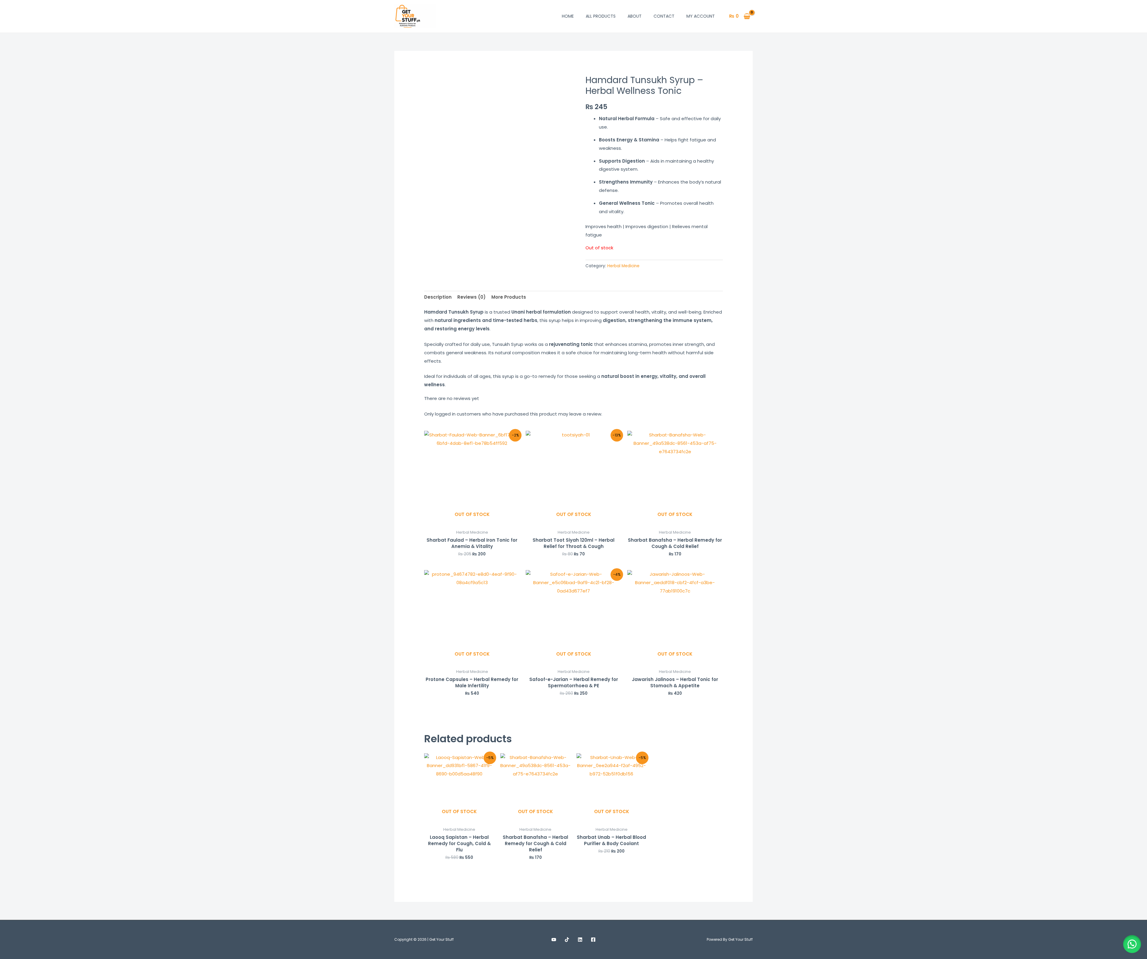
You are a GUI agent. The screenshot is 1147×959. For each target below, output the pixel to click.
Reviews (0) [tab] (471, 297)
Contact (664, 16)
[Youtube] (554, 939)
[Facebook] (593, 939)
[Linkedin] (580, 939)
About (635, 16)
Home (568, 16)
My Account (700, 16)
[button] (1132, 944)
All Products (601, 16)
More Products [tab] (508, 297)
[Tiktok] (567, 939)
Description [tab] (438, 297)
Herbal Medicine (623, 266)
